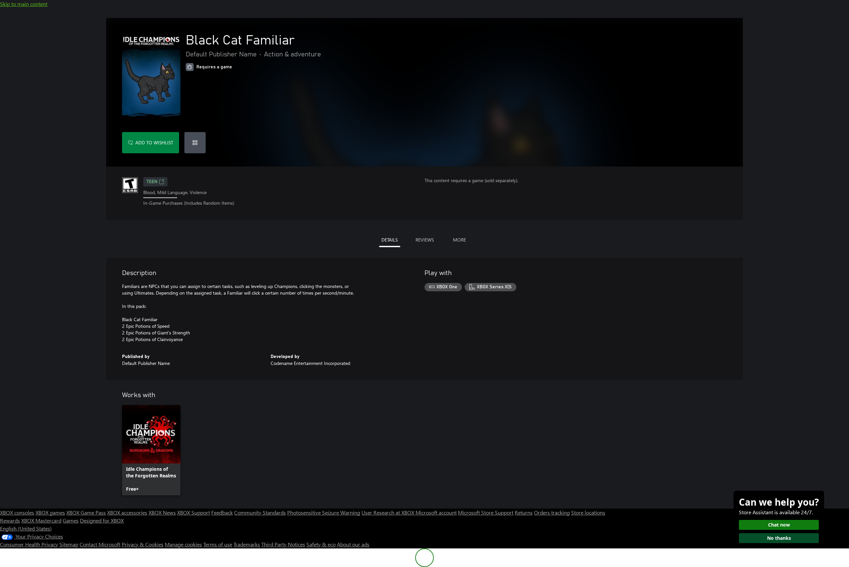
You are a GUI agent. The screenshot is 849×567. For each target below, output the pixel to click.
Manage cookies (183, 544)
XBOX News (162, 512)
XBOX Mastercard (41, 520)
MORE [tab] (459, 240)
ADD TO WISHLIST (154, 142)
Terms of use (217, 544)
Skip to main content (23, 3)
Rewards (10, 520)
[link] (151, 450)
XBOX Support (193, 512)
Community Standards (260, 512)
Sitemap (68, 544)
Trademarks (246, 544)
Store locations (588, 512)
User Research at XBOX (388, 512)
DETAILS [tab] (389, 240)
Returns (524, 512)
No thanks (779, 538)
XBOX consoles (17, 512)
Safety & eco (321, 544)
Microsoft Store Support (485, 512)
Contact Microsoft (100, 544)
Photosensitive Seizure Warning (323, 512)
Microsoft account (436, 512)
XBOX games (50, 512)
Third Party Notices (283, 544)
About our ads (353, 544)
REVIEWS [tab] (425, 240)
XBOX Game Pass (86, 512)
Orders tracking (552, 512)
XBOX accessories (127, 512)
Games (71, 520)
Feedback (222, 512)
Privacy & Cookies (142, 544)
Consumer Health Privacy (29, 544)
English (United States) (26, 528)
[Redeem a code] (195, 142)
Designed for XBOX (102, 520)
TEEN (152, 181)
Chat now (779, 525)
